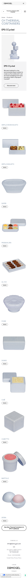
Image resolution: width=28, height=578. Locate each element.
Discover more (11, 85)
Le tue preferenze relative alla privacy (12, 574)
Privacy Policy (17, 558)
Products (9, 17)
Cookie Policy (10, 558)
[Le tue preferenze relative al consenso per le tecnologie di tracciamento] (25, 575)
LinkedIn (14, 564)
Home (3, 17)
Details (4, 128)
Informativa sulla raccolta (6, 576)
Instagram (14, 571)
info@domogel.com (14, 544)
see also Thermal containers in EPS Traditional (14, 527)
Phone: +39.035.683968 (14, 555)
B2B (14, 546)
